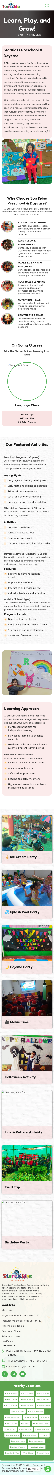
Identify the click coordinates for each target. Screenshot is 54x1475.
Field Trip (12, 1187)
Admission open (11, 1336)
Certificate (7, 1341)
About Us (7, 1310)
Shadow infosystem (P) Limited (17, 1470)
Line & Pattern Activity (23, 1132)
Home (20, 34)
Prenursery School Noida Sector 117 (21, 1320)
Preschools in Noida (13, 1325)
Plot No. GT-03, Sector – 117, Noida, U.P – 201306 (28, 1352)
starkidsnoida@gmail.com (20, 1366)
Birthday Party (17, 1242)
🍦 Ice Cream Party (21, 857)
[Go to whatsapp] (47, 1469)
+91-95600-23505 (15, 1360)
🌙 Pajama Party (19, 967)
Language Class (27, 405)
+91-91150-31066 (37, 1360)
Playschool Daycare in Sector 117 (20, 1315)
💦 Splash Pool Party (22, 912)
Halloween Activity (20, 1077)
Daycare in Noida (11, 1331)
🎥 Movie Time (17, 1022)
